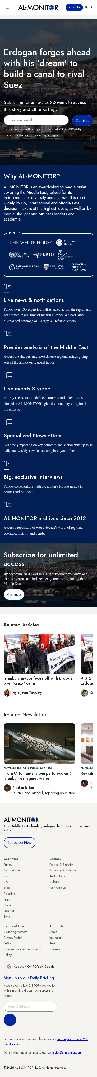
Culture (54, 882)
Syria (7, 916)
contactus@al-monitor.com (64, 1052)
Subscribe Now (19, 842)
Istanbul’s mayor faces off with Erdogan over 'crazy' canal (39, 680)
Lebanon (9, 910)
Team (53, 943)
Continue (14, 594)
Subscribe (74, 7)
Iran (6, 876)
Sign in (89, 7)
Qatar (7, 905)
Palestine (9, 893)
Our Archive (57, 887)
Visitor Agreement (15, 931)
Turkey (8, 864)
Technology (57, 876)
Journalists (55, 937)
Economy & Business (62, 870)
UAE (6, 882)
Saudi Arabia (12, 870)
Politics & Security (61, 864)
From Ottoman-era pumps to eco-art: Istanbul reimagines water (37, 775)
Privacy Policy (13, 937)
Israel (7, 887)
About (53, 931)
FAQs (7, 943)
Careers (54, 949)
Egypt (7, 899)
